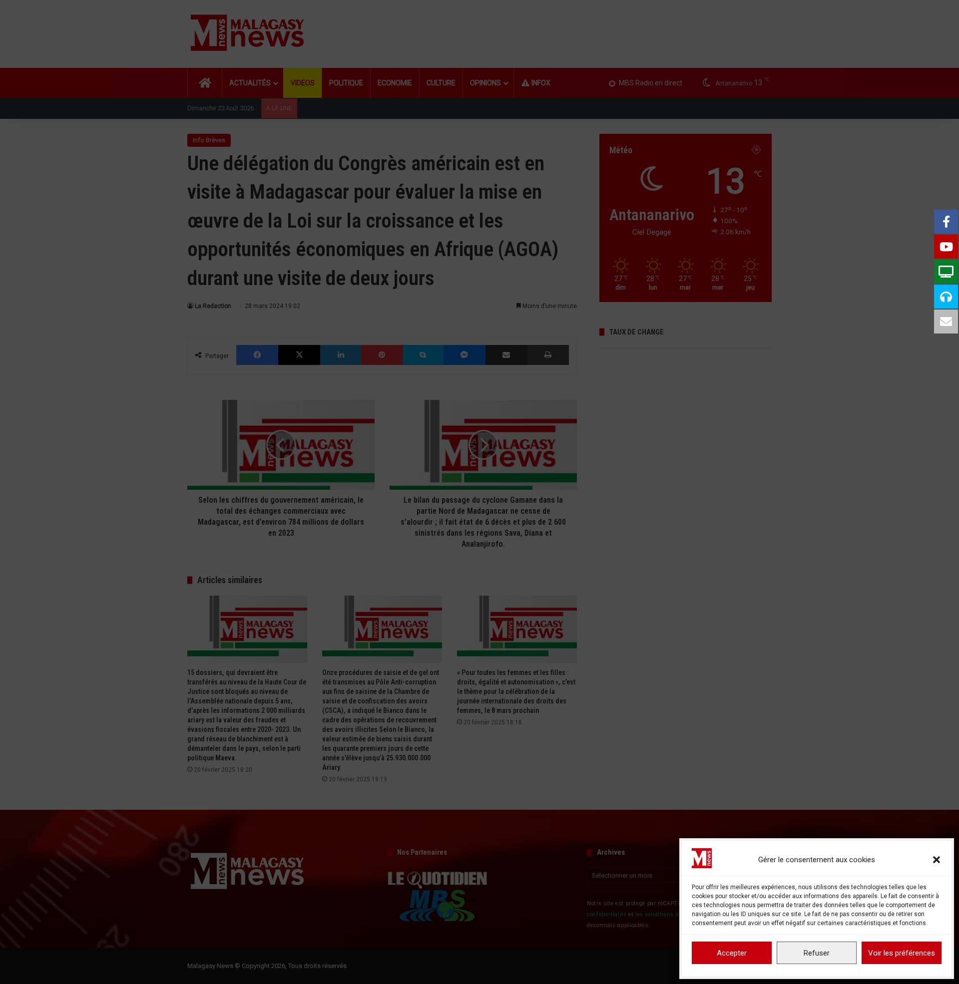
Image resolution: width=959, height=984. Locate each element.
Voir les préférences (901, 953)
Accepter (732, 953)
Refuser (817, 953)
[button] (937, 860)
